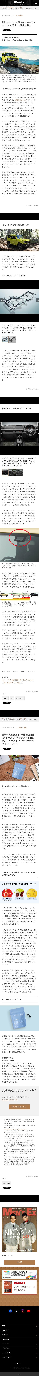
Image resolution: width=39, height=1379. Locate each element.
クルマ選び (19, 7)
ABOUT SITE (7, 1357)
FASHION (6, 1330)
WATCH (5, 1335)
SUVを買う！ (20, 698)
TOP (3, 1326)
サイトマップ (19, 1363)
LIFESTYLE (11, 718)
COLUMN (5, 1348)
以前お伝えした (20, 100)
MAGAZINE (6, 1353)
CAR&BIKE (11, 7)
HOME (3, 7)
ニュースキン (6, 1183)
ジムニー (5, 698)
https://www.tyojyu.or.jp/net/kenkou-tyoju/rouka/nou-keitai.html (15, 1130)
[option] (19, 307)
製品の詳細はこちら (19, 1107)
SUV (12, 698)
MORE (19, 1262)
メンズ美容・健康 (21, 718)
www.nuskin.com (8, 1100)
